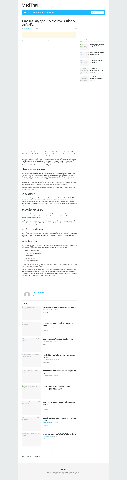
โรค (29, 12)
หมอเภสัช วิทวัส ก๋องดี (48, 309)
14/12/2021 (35, 28)
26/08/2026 (55, 309)
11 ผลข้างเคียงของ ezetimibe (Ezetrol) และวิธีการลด (97, 77)
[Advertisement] (78, 5)
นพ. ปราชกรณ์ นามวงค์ (48, 327)
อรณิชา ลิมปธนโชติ (27, 28)
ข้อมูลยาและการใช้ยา (38, 12)
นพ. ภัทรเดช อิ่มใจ (47, 359)
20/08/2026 (55, 375)
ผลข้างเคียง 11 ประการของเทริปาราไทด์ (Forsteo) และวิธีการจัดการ (56, 387)
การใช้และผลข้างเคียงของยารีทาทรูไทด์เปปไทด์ (59, 307)
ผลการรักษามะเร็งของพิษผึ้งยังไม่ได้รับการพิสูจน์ (59, 434)
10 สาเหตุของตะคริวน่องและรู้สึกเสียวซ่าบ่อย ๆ (58, 339)
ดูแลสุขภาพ (50, 12)
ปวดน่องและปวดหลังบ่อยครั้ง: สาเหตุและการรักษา (97, 53)
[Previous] (48, 451)
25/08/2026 (56, 327)
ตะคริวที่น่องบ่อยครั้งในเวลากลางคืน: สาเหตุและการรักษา (97, 69)
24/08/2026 (54, 359)
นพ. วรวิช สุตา (46, 406)
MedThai (30, 5)
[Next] (50, 451)
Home (24, 12)
